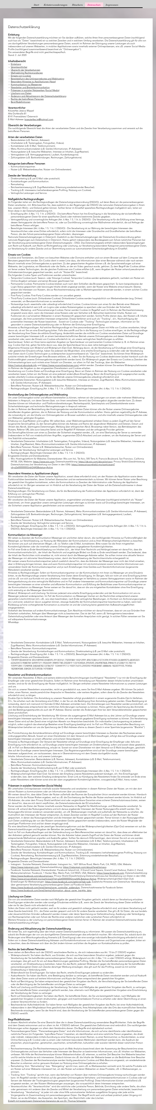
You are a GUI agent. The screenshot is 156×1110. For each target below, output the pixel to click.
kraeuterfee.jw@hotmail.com (39, 119)
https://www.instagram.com (25, 867)
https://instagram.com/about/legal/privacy (84, 867)
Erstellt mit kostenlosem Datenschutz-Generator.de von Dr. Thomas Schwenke (47, 1100)
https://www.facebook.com (110, 872)
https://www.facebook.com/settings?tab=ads (67, 881)
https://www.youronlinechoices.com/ (60, 365)
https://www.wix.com (43, 461)
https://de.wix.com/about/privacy (95, 461)
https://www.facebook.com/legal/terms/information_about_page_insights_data (51, 890)
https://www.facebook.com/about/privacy (32, 875)
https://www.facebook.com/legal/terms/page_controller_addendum (45, 887)
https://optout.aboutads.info (22, 365)
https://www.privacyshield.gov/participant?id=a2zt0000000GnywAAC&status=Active (53, 878)
